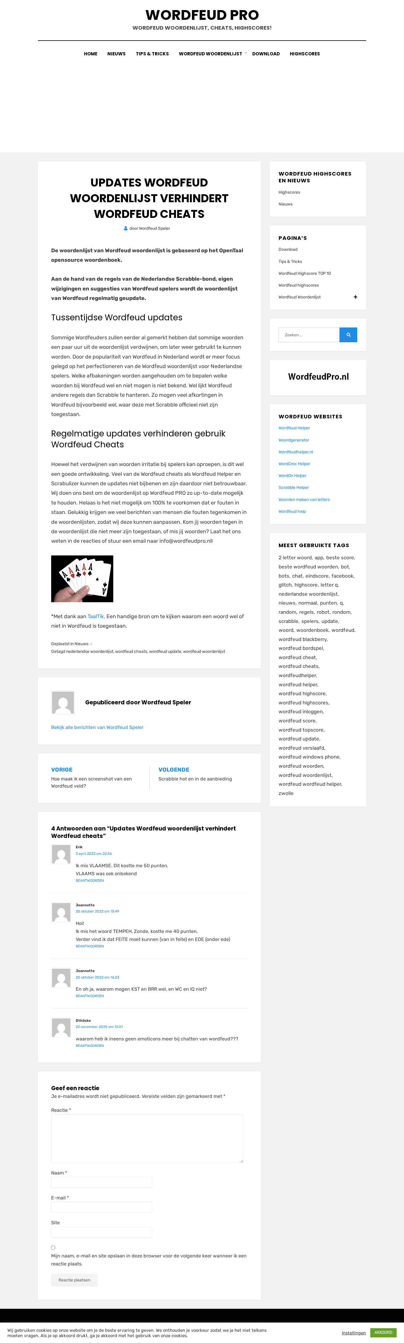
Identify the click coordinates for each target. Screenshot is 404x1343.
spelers (310, 621)
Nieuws (116, 54)
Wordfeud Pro (202, 15)
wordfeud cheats (131, 651)
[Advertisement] (202, 102)
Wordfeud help (292, 511)
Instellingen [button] (354, 1333)
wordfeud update (165, 651)
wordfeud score (297, 721)
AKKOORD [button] (383, 1332)
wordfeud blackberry (303, 639)
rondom (341, 612)
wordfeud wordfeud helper (310, 784)
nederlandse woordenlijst (89, 651)
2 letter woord (295, 557)
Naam (59, 1173)
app (319, 557)
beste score (340, 557)
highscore (306, 585)
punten (328, 603)
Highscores (305, 54)
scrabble (288, 621)
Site (55, 1222)
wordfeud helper (298, 684)
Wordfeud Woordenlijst (210, 54)
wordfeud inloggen (301, 711)
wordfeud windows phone (309, 757)
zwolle (286, 793)
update (329, 621)
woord (286, 630)
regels (306, 612)
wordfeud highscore (302, 693)
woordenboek (312, 630)
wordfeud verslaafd (301, 748)
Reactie (61, 1110)
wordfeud (343, 630)
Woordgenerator (294, 440)
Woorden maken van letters (304, 499)
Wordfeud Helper (294, 427)
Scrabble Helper (294, 487)
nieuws (287, 603)
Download (266, 54)
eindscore (317, 576)
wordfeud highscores (303, 703)
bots (284, 576)
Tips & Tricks (152, 54)
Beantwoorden (90, 880)
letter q (329, 585)
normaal (307, 603)
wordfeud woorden (301, 766)
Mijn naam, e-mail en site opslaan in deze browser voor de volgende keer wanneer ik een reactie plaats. (149, 1260)
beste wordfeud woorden (308, 567)
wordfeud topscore (301, 730)
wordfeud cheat (297, 657)
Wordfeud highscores (299, 285)
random (287, 612)
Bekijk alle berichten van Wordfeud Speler (97, 727)
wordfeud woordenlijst (204, 651)
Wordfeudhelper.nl (296, 451)
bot (345, 567)
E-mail (60, 1198)
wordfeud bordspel (301, 648)
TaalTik (96, 616)
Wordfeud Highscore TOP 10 (305, 273)
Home (90, 54)
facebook (342, 576)
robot (323, 612)
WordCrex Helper (294, 463)
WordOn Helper (292, 475)
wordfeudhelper (297, 675)
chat (297, 576)
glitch (285, 585)
